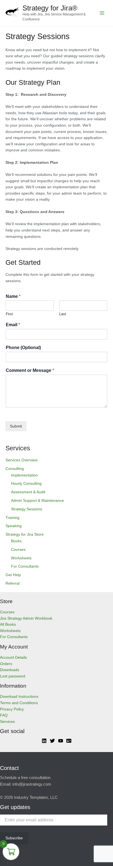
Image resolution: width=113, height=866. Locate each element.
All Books (8, 624)
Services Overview (21, 460)
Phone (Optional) (23, 347)
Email (13, 324)
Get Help (13, 575)
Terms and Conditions (19, 703)
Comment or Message (30, 370)
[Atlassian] (68, 740)
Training (12, 518)
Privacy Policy (12, 709)
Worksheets (21, 558)
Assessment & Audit (28, 492)
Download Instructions (19, 697)
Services (7, 722)
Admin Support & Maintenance (37, 501)
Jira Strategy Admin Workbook (26, 618)
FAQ (4, 715)
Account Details (13, 657)
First (9, 314)
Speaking (13, 526)
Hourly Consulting (26, 483)
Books (16, 541)
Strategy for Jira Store (24, 534)
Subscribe (14, 838)
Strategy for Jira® (49, 8)
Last (62, 314)
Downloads (9, 670)
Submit (16, 426)
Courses (18, 550)
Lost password (12, 676)
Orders (6, 664)
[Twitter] (52, 740)
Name (13, 296)
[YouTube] (60, 740)
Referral (12, 583)
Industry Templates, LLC (36, 797)
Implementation (24, 475)
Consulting (14, 469)
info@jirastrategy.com (31, 784)
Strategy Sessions (26, 509)
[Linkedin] (44, 740)
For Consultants (25, 566)
